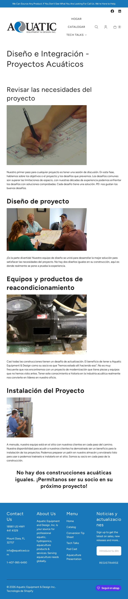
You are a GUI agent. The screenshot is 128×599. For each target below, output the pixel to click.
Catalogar (76, 26)
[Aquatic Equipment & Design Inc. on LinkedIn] (119, 11)
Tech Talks (75, 34)
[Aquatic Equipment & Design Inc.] (32, 27)
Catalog (71, 527)
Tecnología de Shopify (20, 591)
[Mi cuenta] (105, 27)
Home (70, 521)
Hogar (76, 18)
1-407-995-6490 (17, 562)
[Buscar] (96, 27)
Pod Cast (71, 549)
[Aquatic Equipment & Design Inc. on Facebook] (112, 11)
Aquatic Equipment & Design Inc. (35, 587)
